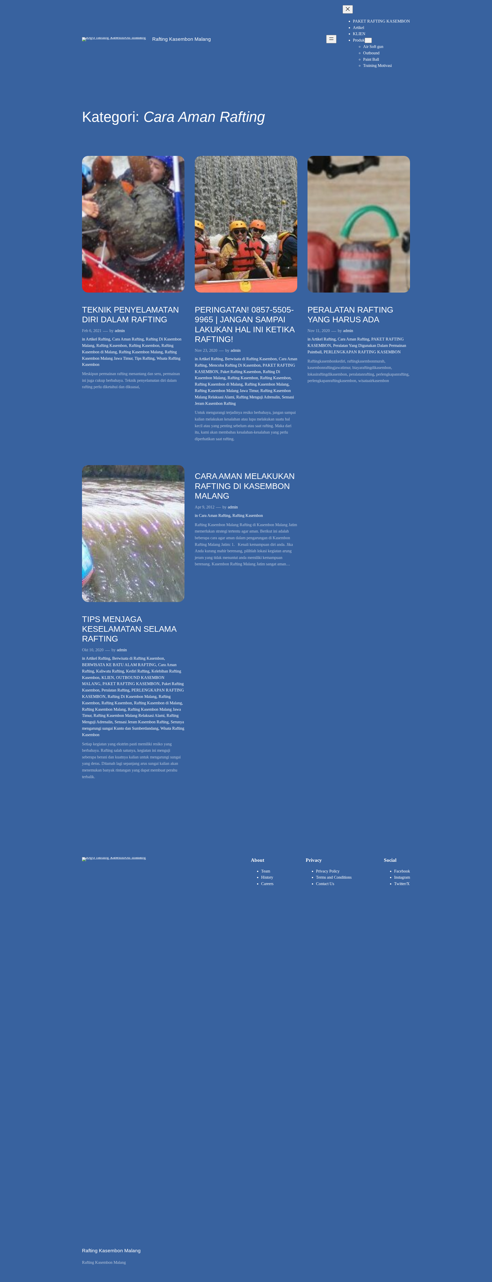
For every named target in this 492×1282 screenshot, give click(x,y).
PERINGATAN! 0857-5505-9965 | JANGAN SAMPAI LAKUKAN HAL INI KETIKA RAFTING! (244, 324)
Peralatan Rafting (115, 690)
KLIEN (107, 677)
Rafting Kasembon (111, 345)
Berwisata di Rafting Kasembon (251, 359)
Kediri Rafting (137, 671)
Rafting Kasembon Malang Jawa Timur (226, 390)
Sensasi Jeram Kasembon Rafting (142, 722)
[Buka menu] (331, 39)
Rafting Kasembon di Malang (219, 384)
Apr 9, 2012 (204, 507)
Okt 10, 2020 (93, 650)
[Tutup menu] (348, 9)
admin (120, 330)
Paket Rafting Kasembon (240, 371)
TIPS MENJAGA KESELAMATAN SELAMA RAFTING (129, 629)
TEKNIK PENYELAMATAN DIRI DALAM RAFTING (130, 314)
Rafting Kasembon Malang (181, 39)
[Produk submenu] (368, 40)
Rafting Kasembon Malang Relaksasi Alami (129, 715)
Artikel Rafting (98, 339)
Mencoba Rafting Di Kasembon (235, 365)
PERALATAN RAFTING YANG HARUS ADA (350, 314)
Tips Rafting (145, 358)
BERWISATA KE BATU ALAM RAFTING (119, 665)
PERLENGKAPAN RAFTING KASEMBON (362, 352)
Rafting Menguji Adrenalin (258, 397)
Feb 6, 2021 (91, 330)
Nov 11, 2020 (319, 330)
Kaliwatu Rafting (110, 671)
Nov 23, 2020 (206, 350)
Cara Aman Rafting (128, 339)
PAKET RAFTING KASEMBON (131, 684)
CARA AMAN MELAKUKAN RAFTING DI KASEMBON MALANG (245, 486)
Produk (359, 40)
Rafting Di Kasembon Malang (132, 696)
